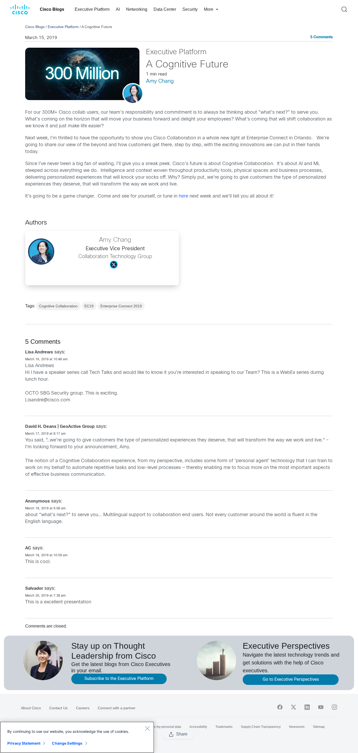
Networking (136, 9)
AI (118, 9)
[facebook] (280, 707)
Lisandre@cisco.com (47, 400)
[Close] (147, 728)
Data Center (165, 9)
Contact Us (58, 708)
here (183, 196)
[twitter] (293, 707)
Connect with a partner (116, 708)
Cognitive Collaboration (58, 306)
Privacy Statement (23, 743)
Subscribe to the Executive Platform (119, 679)
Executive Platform (92, 9)
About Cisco (31, 708)
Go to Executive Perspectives (291, 679)
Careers (82, 708)
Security (190, 9)
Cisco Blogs (52, 9)
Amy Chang (160, 81)
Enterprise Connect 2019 (121, 306)
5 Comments (321, 37)
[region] (77, 737)
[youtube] (320, 707)
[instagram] (334, 707)
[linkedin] (307, 707)
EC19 (89, 306)
